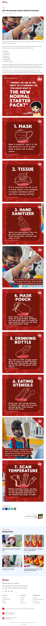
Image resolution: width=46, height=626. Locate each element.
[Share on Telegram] (9, 509)
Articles (21, 599)
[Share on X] (6, 509)
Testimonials (22, 602)
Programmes (4, 597)
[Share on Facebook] (3, 509)
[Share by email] (15, 509)
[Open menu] (42, 2)
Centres (3, 601)
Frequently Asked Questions (38, 599)
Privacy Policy (35, 601)
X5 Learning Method (6, 599)
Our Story (22, 597)
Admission (4, 602)
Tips (4, 7)
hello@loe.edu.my (8, 618)
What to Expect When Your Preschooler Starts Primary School (33, 549)
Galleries (22, 601)
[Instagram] (6, 591)
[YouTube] (12, 591)
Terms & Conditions (36, 602)
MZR (25, 624)
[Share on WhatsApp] (12, 509)
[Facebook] (9, 591)
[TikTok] (3, 591)
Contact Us (35, 597)
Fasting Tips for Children (8, 569)
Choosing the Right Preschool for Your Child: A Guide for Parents (33, 569)
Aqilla (3, 13)
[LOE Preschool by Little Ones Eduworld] (4, 2)
